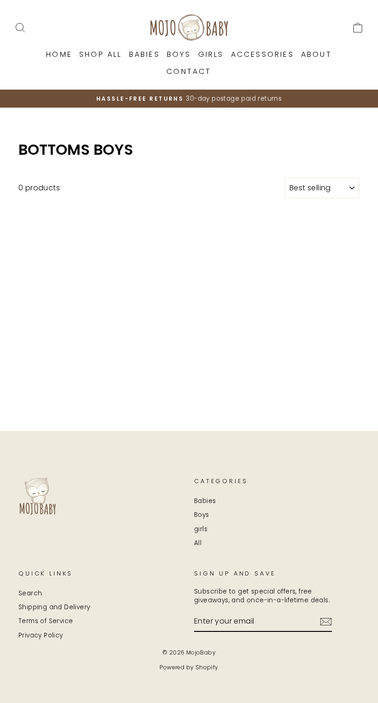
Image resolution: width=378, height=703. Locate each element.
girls (200, 529)
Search (30, 593)
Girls (211, 54)
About (316, 54)
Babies (144, 54)
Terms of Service (45, 621)
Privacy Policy (40, 635)
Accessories (262, 54)
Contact (188, 71)
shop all (100, 54)
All (197, 543)
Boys (179, 54)
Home (59, 54)
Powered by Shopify (188, 667)
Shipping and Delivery (54, 607)
